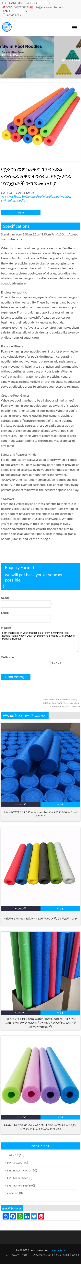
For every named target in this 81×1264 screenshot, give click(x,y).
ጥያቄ (20, 212)
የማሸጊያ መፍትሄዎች (19, 1185)
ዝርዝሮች (20, 804)
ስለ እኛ (15, 1254)
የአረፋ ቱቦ (12, 1193)
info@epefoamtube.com (48, 7)
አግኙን (75, 1254)
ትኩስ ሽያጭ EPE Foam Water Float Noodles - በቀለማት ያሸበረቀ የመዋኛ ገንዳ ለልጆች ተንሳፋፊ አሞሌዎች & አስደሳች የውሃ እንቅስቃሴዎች (40, 1022)
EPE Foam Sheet (17, 1178)
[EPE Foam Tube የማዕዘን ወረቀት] (7, 30)
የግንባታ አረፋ (14, 1162)
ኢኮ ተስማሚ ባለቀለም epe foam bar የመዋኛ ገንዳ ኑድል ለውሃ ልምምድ (40, 814)
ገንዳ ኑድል (74, 60)
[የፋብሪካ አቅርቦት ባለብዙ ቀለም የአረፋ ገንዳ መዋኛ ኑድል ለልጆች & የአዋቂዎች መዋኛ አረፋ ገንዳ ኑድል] (40, 1113)
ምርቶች (26, 1254)
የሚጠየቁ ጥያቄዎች (43, 1254)
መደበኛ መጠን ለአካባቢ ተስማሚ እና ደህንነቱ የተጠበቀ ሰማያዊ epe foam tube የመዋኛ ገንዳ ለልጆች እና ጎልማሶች (61, 703)
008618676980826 (17, 7)
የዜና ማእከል (62, 1254)
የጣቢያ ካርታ (58, 1250)
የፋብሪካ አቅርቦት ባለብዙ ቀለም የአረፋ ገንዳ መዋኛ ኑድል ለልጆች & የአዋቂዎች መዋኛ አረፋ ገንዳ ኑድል (40, 1127)
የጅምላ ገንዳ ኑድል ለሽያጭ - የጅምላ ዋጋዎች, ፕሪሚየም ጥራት (40, 918)
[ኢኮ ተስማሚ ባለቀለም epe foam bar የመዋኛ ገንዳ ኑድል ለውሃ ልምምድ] (40, 800)
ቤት (7, 1254)
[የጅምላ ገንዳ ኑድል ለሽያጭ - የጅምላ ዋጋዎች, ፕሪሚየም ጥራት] (40, 905)
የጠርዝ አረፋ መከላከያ (19, 1170)
